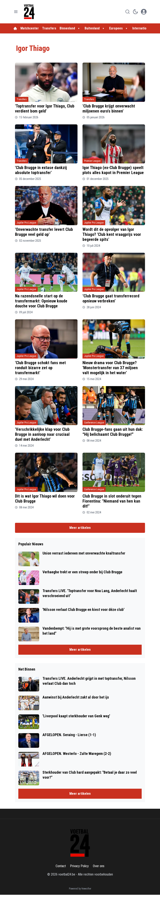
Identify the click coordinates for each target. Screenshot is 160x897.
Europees (116, 28)
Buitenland (92, 28)
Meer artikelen (80, 528)
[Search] (127, 11)
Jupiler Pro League (26, 222)
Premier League (92, 160)
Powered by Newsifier (80, 888)
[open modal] (144, 12)
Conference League (94, 422)
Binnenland (67, 28)
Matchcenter (29, 28)
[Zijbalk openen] (15, 11)
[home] (15, 28)
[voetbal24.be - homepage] (29, 11)
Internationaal (142, 28)
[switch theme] (135, 12)
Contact (61, 866)
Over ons (98, 866)
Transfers (49, 28)
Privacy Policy (79, 866)
